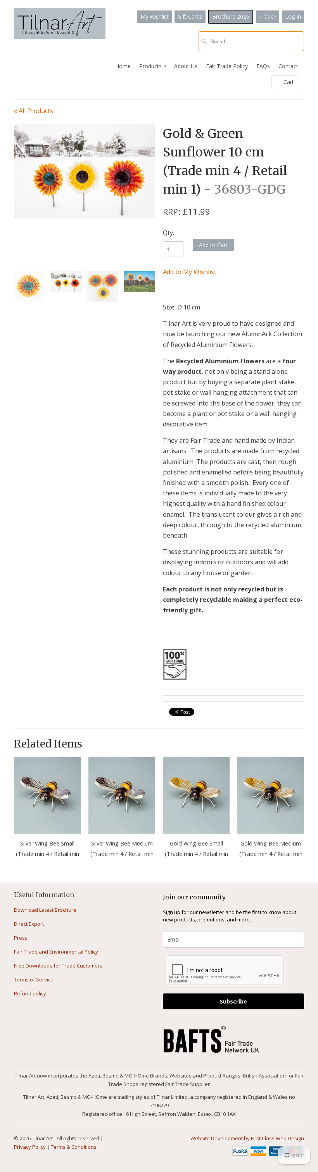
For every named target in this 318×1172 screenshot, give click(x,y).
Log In (293, 16)
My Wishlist (154, 16)
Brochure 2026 (230, 16)
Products (152, 66)
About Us (185, 66)
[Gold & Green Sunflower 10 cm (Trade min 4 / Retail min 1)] (84, 171)
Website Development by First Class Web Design (247, 1138)
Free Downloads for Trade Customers (58, 965)
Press (21, 937)
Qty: (168, 233)
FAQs (263, 66)
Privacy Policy (30, 1146)
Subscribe (233, 1001)
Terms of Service (34, 979)
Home (123, 66)
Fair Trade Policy (227, 66)
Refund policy (30, 993)
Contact (288, 66)
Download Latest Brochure (45, 909)
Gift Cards (190, 16)
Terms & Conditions (74, 1146)
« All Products (33, 111)
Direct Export (29, 923)
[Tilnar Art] (59, 24)
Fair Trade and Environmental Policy (56, 951)
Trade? (267, 16)
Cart (288, 82)
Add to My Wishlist (189, 272)
